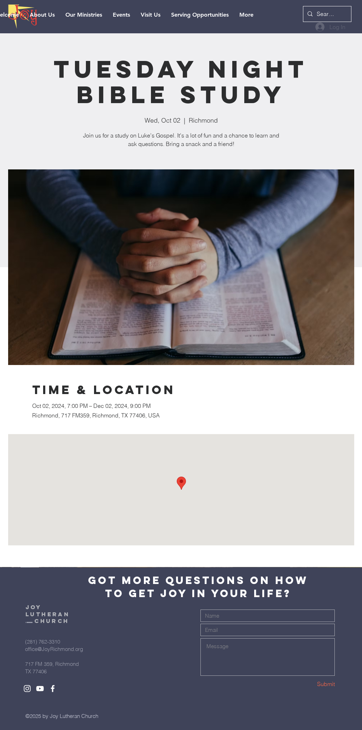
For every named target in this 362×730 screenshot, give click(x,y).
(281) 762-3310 (42, 641)
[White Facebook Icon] (52, 688)
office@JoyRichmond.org (54, 649)
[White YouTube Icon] (40, 688)
